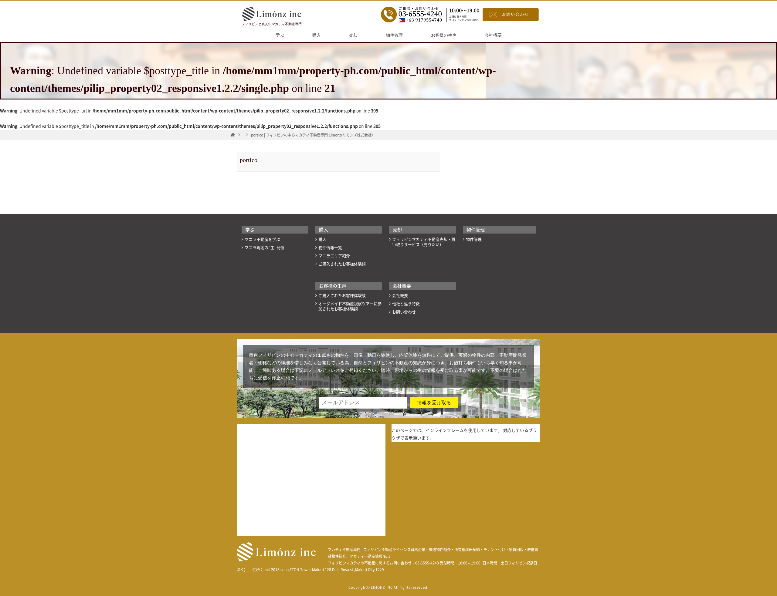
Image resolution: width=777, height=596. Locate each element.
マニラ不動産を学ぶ (262, 239)
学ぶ (280, 35)
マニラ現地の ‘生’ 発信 (264, 248)
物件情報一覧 (330, 248)
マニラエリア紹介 (334, 256)
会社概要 (493, 35)
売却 (353, 35)
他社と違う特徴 (406, 304)
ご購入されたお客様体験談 (342, 264)
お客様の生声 (443, 35)
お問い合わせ (404, 312)
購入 (316, 35)
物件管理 (394, 35)
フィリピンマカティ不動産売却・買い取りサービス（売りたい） (423, 242)
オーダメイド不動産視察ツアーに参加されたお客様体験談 (350, 306)
